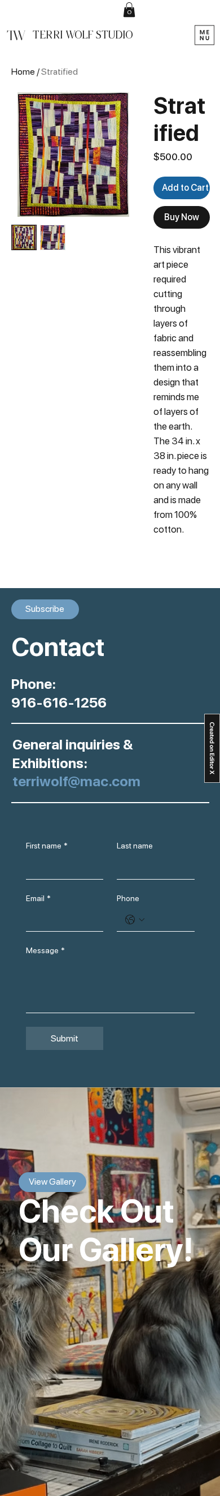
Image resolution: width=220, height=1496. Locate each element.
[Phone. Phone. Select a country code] (135, 920)
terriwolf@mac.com (76, 781)
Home (23, 71)
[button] (129, 9)
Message (45, 950)
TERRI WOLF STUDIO (82, 34)
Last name (135, 845)
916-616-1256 (59, 702)
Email (38, 898)
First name (47, 845)
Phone (128, 898)
